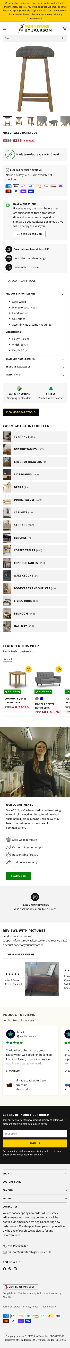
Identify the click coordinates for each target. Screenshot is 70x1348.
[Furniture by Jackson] (35, 28)
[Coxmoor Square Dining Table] (18, 680)
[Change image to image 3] (30, 121)
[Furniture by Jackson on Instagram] (15, 1269)
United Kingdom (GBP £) (21, 1287)
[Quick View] (28, 669)
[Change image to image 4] (42, 121)
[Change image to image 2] (19, 121)
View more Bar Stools (21, 412)
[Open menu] (4, 28)
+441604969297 (18, 1245)
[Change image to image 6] (65, 121)
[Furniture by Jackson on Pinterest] (10, 1269)
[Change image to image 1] (7, 121)
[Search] (63, 38)
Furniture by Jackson (34, 1293)
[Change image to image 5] (53, 121)
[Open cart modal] (64, 28)
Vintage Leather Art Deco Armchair (31, 1082)
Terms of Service (11, 1306)
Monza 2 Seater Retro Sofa (45, 706)
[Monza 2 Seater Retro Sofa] (48, 680)
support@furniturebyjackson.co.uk (29, 1252)
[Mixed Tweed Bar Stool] (35, 79)
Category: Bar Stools (21, 281)
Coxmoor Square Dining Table (16, 700)
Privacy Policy (30, 1306)
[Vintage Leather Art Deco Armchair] (9, 1085)
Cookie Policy (48, 1306)
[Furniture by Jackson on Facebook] (4, 1269)
